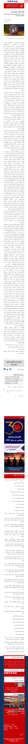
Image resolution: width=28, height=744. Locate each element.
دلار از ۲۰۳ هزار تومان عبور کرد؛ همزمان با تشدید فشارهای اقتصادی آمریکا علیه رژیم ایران (14, 558)
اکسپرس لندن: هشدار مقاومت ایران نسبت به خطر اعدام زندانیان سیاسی (14, 593)
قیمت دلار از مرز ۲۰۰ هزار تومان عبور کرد (15, 652)
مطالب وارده (8, 20)
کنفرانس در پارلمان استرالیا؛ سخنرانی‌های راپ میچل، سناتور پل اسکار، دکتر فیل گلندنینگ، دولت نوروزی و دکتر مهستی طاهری (14, 533)
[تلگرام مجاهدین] (15, 1)
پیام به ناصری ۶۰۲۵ (20, 507)
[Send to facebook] (5, 369)
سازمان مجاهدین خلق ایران (17, 387)
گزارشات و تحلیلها (7, 726)
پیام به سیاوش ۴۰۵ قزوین (18, 619)
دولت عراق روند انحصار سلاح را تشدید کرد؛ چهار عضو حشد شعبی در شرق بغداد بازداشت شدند (14, 545)
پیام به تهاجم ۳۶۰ (20, 634)
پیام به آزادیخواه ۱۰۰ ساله (18, 498)
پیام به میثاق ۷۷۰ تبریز (19, 625)
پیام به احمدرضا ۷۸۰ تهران (18, 616)
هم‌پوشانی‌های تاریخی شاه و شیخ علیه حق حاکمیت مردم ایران (14, 575)
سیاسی (16, 728)
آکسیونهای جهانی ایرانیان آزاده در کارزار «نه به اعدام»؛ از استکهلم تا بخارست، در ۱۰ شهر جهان (14, 526)
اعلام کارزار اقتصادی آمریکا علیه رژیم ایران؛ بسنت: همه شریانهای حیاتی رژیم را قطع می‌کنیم (14, 519)
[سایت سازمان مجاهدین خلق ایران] (14, 5)
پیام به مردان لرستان (19, 486)
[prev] (15, 683)
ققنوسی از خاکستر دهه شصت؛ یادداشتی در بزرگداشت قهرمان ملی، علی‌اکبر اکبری (12, 689)
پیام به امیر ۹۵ (21, 489)
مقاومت (15, 726)
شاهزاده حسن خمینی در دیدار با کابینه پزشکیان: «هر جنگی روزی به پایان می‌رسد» (14, 638)
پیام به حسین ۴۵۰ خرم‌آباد (18, 495)
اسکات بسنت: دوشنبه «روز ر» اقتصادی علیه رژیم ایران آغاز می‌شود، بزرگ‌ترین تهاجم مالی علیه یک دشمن (14, 581)
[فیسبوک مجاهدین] (8, 1)
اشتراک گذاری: (20, 369)
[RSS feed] (17, 2)
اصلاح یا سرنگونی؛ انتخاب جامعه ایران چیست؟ (14, 607)
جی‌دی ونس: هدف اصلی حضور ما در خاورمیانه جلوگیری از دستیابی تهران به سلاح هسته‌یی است (14, 565)
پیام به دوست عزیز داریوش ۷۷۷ (17, 492)
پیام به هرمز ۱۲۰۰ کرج (19, 483)
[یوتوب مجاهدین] (12, 1)
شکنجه (9, 387)
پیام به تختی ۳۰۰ (20, 504)
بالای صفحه (21, 734)
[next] (15, 711)
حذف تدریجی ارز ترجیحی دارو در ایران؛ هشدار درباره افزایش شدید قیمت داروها (14, 648)
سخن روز (6, 729)
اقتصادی (11, 728)
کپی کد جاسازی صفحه (18, 375)
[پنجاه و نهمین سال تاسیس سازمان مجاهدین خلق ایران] (14, 30)
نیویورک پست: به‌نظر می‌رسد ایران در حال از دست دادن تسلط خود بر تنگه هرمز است (14, 570)
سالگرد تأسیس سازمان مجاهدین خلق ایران (14, 391)
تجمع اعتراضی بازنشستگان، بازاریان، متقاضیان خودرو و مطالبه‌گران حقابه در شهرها (14, 540)
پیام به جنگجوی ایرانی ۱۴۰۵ (18, 501)
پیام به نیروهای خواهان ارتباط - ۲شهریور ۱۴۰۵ (14, 602)
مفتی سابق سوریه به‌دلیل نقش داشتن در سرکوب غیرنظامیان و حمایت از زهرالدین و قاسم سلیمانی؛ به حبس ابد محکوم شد (14, 552)
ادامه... (9, 666)
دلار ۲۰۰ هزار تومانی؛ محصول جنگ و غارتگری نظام (14, 612)
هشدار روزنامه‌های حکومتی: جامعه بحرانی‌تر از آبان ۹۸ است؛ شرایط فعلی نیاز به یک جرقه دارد (14, 587)
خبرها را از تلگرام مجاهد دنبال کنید (14, 363)
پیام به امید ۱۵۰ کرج (19, 631)
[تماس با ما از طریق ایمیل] (14, 673)
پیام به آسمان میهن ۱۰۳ (19, 510)
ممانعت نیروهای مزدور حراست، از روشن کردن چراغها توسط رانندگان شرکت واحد (12, 712)
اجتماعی (5, 728)
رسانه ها (13, 725)
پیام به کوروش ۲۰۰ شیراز (18, 622)
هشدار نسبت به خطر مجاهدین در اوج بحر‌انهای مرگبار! (14, 514)
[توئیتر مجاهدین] (10, 1)
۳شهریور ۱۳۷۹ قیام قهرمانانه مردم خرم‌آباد (14, 480)
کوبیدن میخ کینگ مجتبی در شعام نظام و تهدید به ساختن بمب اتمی (14, 598)
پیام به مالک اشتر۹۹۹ (19, 628)
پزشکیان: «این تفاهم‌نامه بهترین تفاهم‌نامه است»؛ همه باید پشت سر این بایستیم (14, 643)
